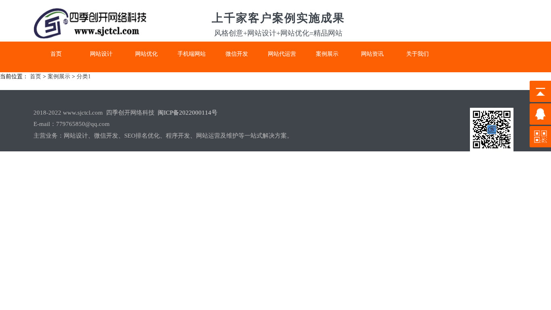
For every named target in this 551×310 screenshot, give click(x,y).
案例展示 (59, 76)
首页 (35, 76)
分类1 (84, 76)
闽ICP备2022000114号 (187, 112)
